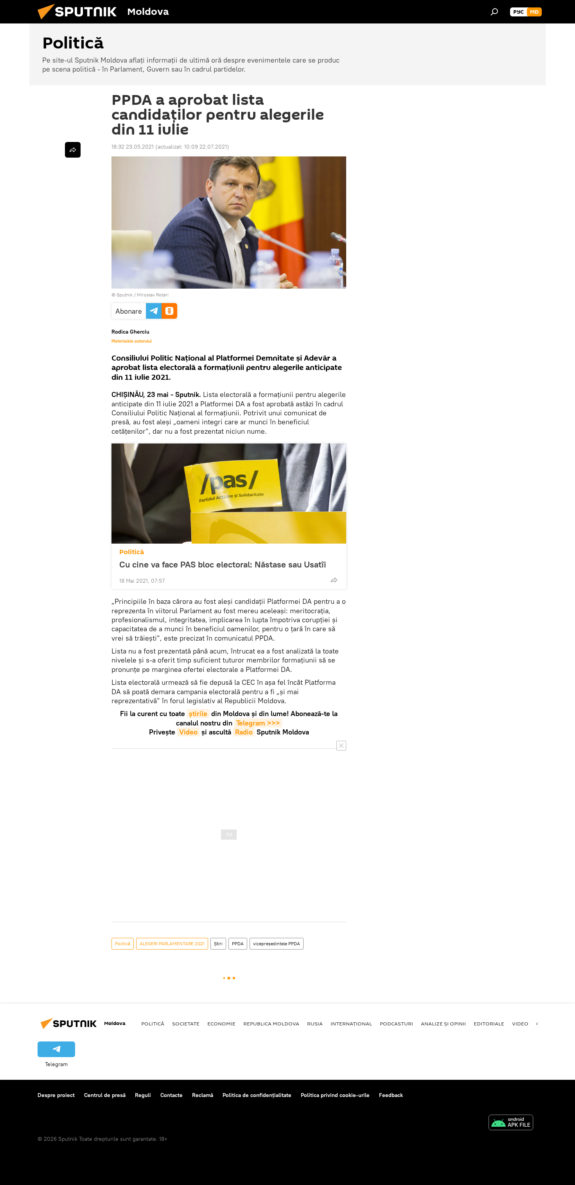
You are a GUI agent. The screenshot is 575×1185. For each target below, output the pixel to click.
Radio (244, 731)
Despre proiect (56, 1095)
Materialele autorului (131, 341)
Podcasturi (396, 1023)
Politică (131, 552)
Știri (218, 943)
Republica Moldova (271, 1023)
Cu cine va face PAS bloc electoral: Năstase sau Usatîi (222, 564)
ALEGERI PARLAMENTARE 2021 (172, 943)
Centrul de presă (105, 1095)
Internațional (351, 1023)
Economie (221, 1023)
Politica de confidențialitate (257, 1095)
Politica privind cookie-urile (335, 1095)
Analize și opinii (443, 1023)
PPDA (238, 943)
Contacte (171, 1095)
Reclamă (202, 1095)
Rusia (315, 1023)
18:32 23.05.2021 (132, 146)
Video (188, 731)
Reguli (143, 1095)
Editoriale (489, 1023)
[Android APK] (510, 1123)
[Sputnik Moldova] (80, 21)
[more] (334, 580)
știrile (198, 713)
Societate (185, 1023)
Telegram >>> (258, 722)
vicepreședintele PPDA (276, 943)
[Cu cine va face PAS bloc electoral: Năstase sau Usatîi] (228, 493)
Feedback (391, 1095)
